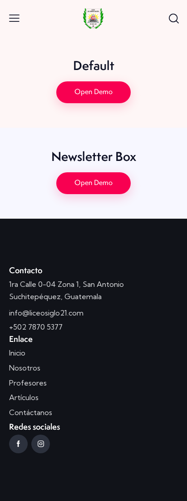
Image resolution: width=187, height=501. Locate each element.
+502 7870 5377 (36, 326)
